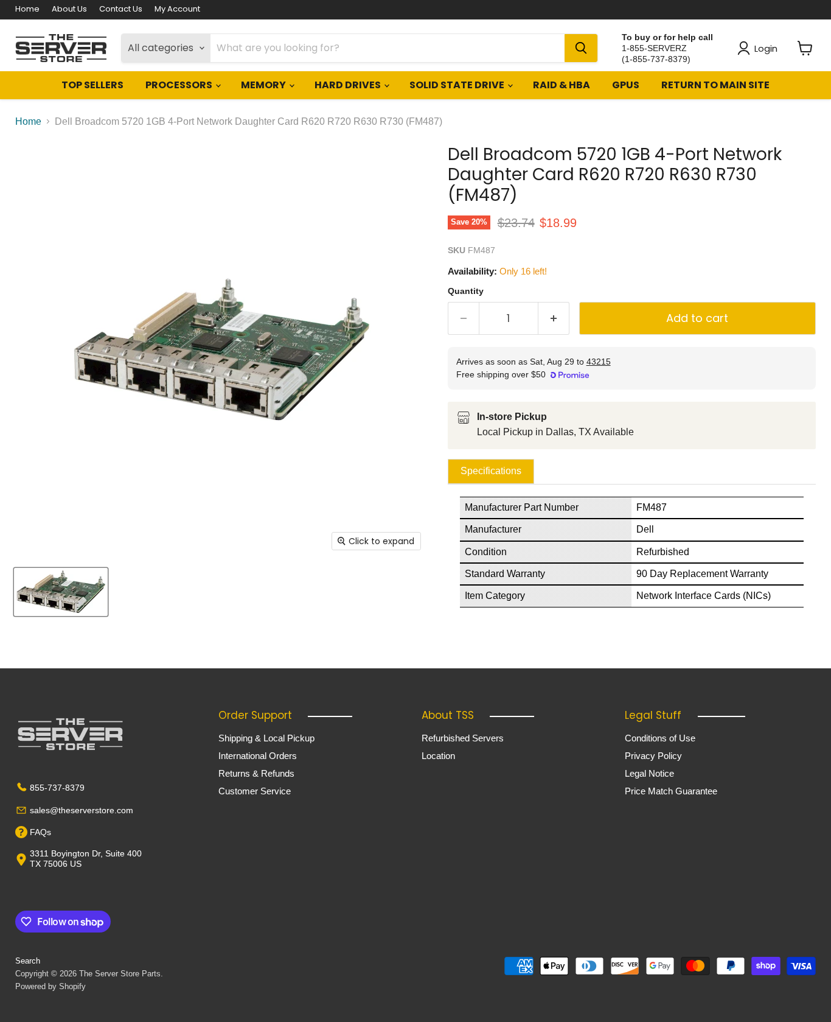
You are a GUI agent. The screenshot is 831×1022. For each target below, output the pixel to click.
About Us (69, 9)
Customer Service (254, 791)
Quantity (466, 291)
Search (27, 960)
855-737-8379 (57, 788)
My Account (177, 9)
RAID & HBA (561, 85)
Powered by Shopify (50, 986)
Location (438, 756)
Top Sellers (92, 85)
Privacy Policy (653, 756)
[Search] (581, 48)
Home (27, 9)
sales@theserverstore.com (81, 810)
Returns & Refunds (256, 773)
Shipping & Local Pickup (266, 738)
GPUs (625, 85)
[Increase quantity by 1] (553, 318)
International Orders (257, 756)
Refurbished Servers (463, 738)
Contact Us (120, 9)
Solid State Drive (457, 85)
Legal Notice (649, 773)
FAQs (40, 832)
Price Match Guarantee (671, 791)
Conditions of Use (660, 738)
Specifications (491, 471)
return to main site (715, 85)
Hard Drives (349, 85)
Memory (264, 85)
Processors (179, 85)
